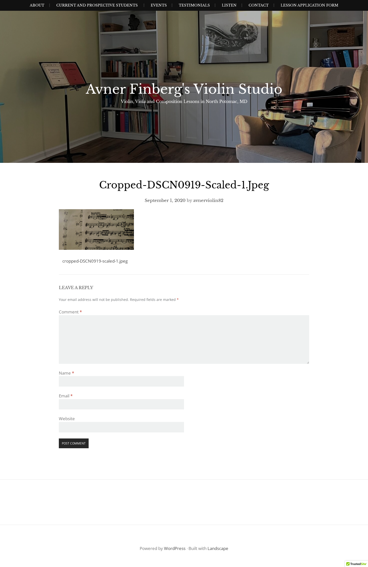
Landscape (218, 548)
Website (67, 418)
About (37, 5)
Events (159, 5)
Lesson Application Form (309, 5)
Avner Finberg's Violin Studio (184, 89)
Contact (259, 5)
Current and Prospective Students (97, 5)
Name (66, 373)
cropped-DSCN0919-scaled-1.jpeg (95, 261)
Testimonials (194, 5)
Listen (229, 5)
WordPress (175, 548)
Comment (70, 312)
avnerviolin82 (208, 200)
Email (66, 396)
